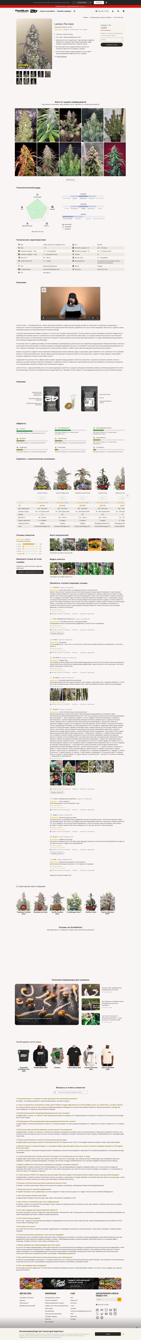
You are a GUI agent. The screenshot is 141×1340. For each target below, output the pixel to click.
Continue (99, 2)
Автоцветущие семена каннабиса (100, 17)
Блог (71, 1314)
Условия (73, 1308)
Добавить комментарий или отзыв (29, 572)
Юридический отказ (56, 1337)
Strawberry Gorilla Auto (82, 493)
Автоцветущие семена (52, 1297)
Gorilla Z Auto (102, 493)
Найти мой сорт (75, 1286)
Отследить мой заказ (27, 1297)
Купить (42, 498)
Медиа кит (74, 1300)
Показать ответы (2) (57, 633)
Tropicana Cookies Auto (122, 493)
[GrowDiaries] (70, 951)
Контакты (73, 1303)
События (48, 1319)
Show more (70, 180)
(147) (46, 502)
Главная (85, 17)
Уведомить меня (111, 45)
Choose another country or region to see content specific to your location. (51, 2)
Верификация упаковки (27, 1306)
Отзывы (73, 1319)
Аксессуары (49, 1308)
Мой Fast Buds (25, 1293)
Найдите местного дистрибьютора (56, 1306)
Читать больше (61, 56)
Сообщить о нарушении (87, 613)
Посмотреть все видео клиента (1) (61, 577)
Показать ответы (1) (57, 792)
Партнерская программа (53, 1314)
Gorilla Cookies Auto (62, 493)
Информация (50, 1293)
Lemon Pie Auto (118, 17)
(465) (66, 502)
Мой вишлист (24, 1303)
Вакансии (73, 1316)
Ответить (75, 613)
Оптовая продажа (51, 1316)
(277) (107, 502)
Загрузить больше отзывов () (60, 875)
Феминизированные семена (54, 1303)
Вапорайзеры (49, 1311)
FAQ (71, 1297)
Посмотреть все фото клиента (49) (61, 553)
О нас (72, 1293)
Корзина (22, 1300)
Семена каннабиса (47, 11)
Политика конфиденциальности (81, 1311)
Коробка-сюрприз (64, 11)
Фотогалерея (49, 1322)
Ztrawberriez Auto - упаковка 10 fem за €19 (70, 6)
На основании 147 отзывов (78, 29)
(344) (86, 502)
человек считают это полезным (60, 613)
